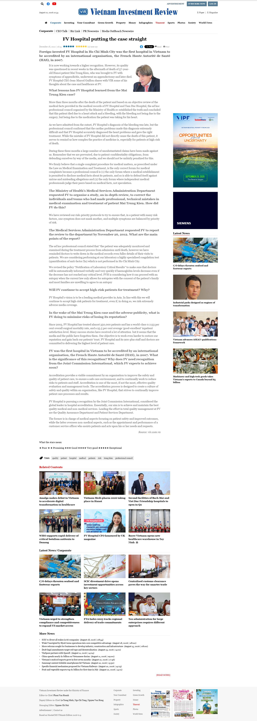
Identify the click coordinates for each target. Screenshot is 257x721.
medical (82, 458)
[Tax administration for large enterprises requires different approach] (149, 604)
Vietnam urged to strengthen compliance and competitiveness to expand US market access (59, 622)
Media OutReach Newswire (118, 31)
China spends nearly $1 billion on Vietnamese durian (66, 656)
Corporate (55, 22)
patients (91, 458)
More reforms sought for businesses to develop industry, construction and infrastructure (83, 646)
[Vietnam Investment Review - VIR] (128, 19)
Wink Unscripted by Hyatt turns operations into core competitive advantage (77, 642)
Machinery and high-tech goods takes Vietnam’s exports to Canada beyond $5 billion (194, 379)
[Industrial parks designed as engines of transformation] (195, 287)
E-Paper (200, 12)
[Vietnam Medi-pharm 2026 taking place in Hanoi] (105, 483)
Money (132, 22)
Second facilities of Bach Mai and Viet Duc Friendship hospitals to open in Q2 (148, 501)
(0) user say (93, 46)
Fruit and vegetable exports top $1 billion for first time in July (70, 669)
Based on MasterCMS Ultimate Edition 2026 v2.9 (60, 715)
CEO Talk (61, 31)
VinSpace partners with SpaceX (56, 652)
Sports (171, 22)
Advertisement (175, 4)
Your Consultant (86, 22)
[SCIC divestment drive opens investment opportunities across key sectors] (105, 566)
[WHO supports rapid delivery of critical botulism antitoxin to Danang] (60, 521)
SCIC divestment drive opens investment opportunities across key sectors (103, 584)
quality (55, 458)
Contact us (58, 710)
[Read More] (163, 674)
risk (99, 458)
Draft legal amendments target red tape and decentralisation (69, 649)
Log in (212, 4)
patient (64, 458)
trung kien (108, 458)
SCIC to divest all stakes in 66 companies (60, 639)
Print (167, 46)
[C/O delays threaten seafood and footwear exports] (60, 566)
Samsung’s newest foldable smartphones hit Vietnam (66, 662)
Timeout (160, 22)
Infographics (146, 22)
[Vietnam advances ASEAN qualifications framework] (195, 324)
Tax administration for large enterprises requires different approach (146, 622)
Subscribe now (196, 4)
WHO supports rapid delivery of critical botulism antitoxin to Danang (59, 539)
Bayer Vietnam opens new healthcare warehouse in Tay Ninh (146, 539)
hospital (72, 458)
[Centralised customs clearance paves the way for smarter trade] (149, 566)
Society (192, 22)
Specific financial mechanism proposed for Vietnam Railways (70, 666)
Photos (181, 22)
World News (205, 22)
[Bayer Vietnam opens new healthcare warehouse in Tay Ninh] (149, 521)
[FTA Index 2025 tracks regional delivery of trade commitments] (105, 604)
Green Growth (105, 22)
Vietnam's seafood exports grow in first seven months (66, 659)
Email (159, 46)
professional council (124, 458)
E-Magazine (212, 12)
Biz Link (75, 31)
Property (121, 22)
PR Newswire (91, 31)
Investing (69, 22)
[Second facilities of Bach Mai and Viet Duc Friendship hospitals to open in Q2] (149, 483)
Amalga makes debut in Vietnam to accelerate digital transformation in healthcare (59, 501)
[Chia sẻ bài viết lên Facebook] (141, 46)
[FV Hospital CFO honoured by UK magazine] (105, 521)
